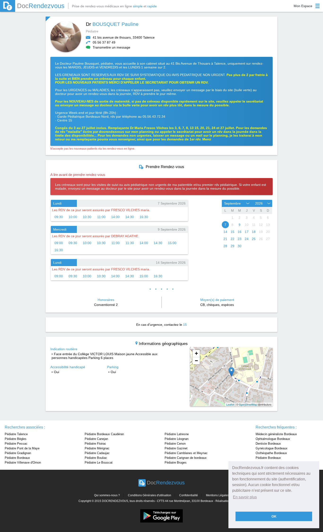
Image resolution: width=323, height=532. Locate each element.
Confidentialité (188, 495)
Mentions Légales (217, 495)
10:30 (87, 217)
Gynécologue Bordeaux (272, 448)
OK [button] (273, 516)
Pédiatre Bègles (15, 439)
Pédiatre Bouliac (96, 458)
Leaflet (230, 404)
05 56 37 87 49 (104, 42)
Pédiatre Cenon (175, 443)
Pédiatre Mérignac (97, 448)
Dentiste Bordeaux (268, 443)
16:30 (144, 217)
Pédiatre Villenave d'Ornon (23, 462)
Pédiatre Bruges (176, 462)
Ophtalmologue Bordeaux (273, 439)
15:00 (172, 243)
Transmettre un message (111, 47)
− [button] (196, 361)
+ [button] (196, 353)
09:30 (58, 217)
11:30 (130, 243)
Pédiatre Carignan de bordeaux (186, 458)
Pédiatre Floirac (95, 443)
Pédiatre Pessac (16, 443)
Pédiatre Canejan (96, 439)
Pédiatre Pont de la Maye (22, 448)
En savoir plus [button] (245, 497)
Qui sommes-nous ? (107, 495)
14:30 (129, 217)
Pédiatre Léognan (176, 439)
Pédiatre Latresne (177, 434)
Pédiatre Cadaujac (97, 453)
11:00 (101, 217)
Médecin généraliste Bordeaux (276, 434)
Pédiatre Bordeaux (17, 458)
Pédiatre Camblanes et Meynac (186, 453)
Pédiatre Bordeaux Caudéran (104, 434)
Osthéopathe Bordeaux (271, 453)
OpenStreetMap (248, 404)
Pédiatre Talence (16, 434)
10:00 (73, 217)
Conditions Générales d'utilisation (149, 495)
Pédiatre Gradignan (18, 453)
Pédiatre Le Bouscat (99, 462)
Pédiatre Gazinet (176, 448)
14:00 (115, 217)
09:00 (58, 243)
